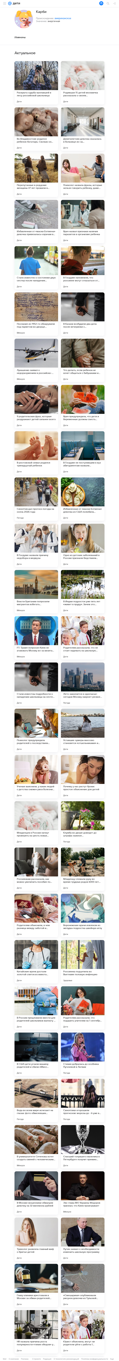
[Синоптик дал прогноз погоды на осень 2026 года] (36, 499)
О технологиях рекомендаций (66, 1359)
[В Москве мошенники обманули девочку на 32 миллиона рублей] (36, 1193)
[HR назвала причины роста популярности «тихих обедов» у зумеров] (36, 1331)
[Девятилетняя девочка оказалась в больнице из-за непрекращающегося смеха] (82, 129)
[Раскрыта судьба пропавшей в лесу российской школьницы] (36, 83)
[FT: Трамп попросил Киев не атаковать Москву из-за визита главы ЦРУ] (36, 638)
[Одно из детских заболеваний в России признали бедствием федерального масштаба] (82, 545)
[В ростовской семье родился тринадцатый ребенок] (36, 453)
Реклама (24, 1359)
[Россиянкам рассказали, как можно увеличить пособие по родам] (36, 869)
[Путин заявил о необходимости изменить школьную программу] (82, 1239)
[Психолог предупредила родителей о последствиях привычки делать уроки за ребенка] (36, 730)
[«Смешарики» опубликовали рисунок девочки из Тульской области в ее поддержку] (82, 1285)
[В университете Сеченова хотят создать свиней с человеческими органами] (36, 1146)
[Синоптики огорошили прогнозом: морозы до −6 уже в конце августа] (82, 1100)
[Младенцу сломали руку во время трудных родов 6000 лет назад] (82, 869)
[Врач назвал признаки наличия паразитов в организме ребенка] (82, 221)
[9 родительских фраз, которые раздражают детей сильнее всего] (36, 406)
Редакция (47, 1359)
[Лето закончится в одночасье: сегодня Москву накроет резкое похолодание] (82, 684)
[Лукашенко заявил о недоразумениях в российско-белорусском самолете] (36, 360)
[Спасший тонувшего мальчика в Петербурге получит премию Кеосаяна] (82, 1146)
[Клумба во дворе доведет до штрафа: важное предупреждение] (82, 823)
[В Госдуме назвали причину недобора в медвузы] (36, 545)
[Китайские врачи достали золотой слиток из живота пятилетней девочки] (36, 961)
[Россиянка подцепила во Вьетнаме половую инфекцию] (82, 961)
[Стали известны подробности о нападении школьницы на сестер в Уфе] (36, 684)
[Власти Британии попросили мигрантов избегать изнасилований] (36, 591)
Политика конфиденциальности (94, 1359)
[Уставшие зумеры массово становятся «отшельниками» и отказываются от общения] (82, 730)
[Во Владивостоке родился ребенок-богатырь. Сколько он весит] (36, 129)
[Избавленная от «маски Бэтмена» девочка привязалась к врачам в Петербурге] (36, 221)
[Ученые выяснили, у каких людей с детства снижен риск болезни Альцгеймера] (36, 776)
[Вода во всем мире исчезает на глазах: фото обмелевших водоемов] (36, 1100)
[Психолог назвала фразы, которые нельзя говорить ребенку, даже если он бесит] (82, 175)
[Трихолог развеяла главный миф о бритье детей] (36, 1239)
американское (63, 18)
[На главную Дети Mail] (16, 3)
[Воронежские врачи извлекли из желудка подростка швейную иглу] (82, 915)
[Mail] (10, 3)
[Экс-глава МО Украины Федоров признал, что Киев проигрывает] (82, 1193)
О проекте (36, 1359)
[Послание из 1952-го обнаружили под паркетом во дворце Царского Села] (36, 314)
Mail (4, 1359)
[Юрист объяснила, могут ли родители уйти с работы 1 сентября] (82, 1331)
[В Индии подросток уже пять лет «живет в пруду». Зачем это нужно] (82, 591)
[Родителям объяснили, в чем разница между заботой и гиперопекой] (36, 915)
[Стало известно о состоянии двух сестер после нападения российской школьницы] (36, 268)
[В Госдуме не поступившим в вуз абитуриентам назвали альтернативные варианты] (82, 453)
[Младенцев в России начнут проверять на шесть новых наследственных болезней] (36, 823)
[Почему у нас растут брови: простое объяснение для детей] (82, 776)
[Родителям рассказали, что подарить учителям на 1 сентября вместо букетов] (82, 1008)
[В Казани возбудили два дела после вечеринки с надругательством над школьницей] (82, 314)
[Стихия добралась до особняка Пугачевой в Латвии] (82, 1054)
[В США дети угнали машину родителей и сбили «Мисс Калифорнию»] (36, 1054)
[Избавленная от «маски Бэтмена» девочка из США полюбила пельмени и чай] (82, 499)
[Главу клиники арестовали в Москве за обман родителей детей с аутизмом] (36, 1285)
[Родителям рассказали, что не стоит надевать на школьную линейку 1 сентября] (82, 638)
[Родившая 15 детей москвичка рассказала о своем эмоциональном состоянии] (82, 83)
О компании (14, 1359)
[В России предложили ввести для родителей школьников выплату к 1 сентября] (36, 1008)
